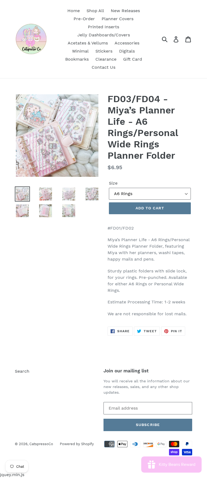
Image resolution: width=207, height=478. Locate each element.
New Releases (125, 10)
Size (113, 183)
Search (22, 371)
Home (73, 10)
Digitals (127, 51)
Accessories (127, 43)
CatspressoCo (41, 444)
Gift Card (132, 59)
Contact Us (103, 67)
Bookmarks (77, 59)
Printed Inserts (103, 26)
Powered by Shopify (77, 444)
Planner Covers (117, 18)
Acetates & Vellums (88, 43)
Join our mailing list (126, 370)
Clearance (105, 59)
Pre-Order (84, 18)
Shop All (95, 10)
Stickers (103, 51)
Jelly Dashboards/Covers (103, 34)
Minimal (80, 51)
